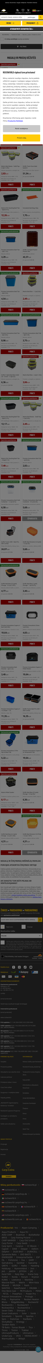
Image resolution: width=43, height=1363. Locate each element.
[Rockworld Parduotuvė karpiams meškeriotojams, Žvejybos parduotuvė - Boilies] (3, 11)
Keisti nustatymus (21, 128)
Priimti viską (21, 138)
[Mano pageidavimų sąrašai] (23, 10)
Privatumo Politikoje (15, 121)
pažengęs (31, 17)
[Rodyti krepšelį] (28, 10)
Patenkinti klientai (32, 2)
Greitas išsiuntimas (10, 2)
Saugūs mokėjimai (21, 2)
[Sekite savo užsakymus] (17, 10)
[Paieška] (40, 17)
